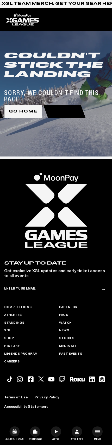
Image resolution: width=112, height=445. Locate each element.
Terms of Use (16, 397)
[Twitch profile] (62, 379)
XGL (7, 330)
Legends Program (21, 353)
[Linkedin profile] (92, 379)
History (12, 346)
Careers (12, 361)
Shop (9, 338)
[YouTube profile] (51, 379)
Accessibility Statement (26, 407)
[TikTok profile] (9, 379)
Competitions (18, 307)
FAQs (63, 315)
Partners (68, 307)
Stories (66, 338)
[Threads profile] (102, 379)
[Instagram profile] (19, 379)
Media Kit (68, 346)
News (64, 330)
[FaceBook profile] (30, 379)
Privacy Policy (47, 397)
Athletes (13, 315)
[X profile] (41, 379)
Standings (14, 322)
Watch (65, 322)
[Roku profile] (77, 379)
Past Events (70, 353)
